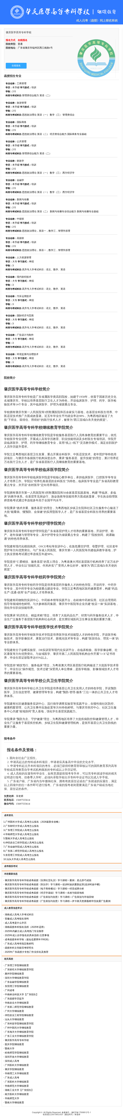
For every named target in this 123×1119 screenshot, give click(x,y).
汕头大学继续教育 (14, 1019)
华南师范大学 (12, 1098)
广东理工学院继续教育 (17, 965)
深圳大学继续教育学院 (17, 977)
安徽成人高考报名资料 (17, 918)
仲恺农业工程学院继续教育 (19, 1015)
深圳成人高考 (12, 1061)
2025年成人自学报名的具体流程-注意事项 (27, 935)
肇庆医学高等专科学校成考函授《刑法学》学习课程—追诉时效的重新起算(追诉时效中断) (52, 884)
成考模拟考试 (11, 866)
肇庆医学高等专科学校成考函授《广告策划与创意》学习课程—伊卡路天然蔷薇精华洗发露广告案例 (58, 901)
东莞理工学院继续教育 (17, 986)
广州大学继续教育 (14, 1011)
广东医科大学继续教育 (17, 1081)
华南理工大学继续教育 (17, 1073)
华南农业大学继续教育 (17, 1002)
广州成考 (9, 990)
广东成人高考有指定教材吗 (19, 943)
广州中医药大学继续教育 (18, 1027)
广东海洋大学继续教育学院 (19, 1031)
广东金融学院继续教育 (17, 982)
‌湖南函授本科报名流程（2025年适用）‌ (25, 927)
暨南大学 (9, 1048)
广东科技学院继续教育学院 (19, 1023)
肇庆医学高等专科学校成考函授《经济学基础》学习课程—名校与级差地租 (44, 892)
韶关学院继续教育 (14, 1044)
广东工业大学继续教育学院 (19, 1036)
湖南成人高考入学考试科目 (19, 914)
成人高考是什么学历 (15, 922)
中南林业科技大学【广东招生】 (21, 994)
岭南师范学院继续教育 (17, 1052)
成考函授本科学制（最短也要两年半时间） (27, 939)
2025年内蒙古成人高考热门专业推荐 (24, 931)
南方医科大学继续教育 (17, 1094)
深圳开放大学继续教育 (17, 1056)
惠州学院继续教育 (14, 973)
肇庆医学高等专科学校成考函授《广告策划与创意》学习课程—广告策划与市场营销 (49, 897)
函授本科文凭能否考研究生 (19, 947)
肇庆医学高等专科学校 (17, 1040)
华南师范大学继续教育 (17, 1085)
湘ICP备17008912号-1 (81, 1112)
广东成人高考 (12, 1077)
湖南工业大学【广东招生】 (19, 1090)
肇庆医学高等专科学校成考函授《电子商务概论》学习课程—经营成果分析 (44, 888)
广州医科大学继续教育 (17, 1065)
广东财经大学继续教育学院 (19, 969)
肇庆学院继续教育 (14, 1069)
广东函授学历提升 (14, 998)
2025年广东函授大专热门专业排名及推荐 (26, 952)
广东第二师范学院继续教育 (19, 1007)
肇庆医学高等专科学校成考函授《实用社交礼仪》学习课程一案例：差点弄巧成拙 (48, 880)
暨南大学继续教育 (14, 1102)
